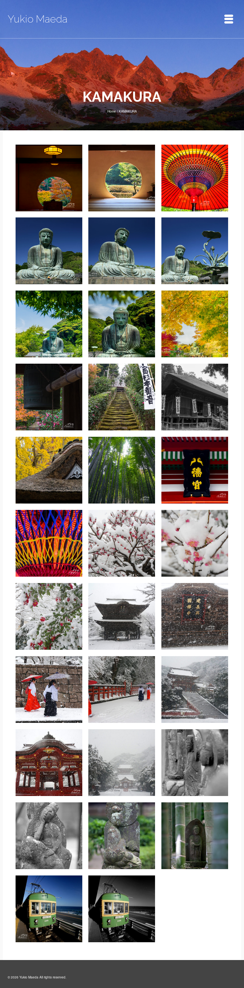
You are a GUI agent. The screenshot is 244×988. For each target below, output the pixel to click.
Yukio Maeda (37, 19)
